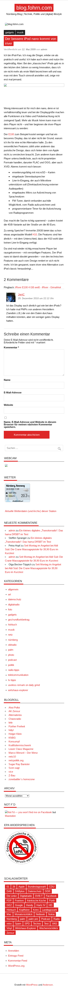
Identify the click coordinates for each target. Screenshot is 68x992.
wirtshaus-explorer (18, 690)
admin (44, 49)
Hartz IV (40, 905)
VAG (54, 923)
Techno (37, 923)
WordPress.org (16, 965)
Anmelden (13, 950)
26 (14, 886)
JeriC (21, 294)
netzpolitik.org (16, 760)
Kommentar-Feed (17, 960)
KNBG (12, 737)
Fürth (52, 900)
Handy (29, 905)
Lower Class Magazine (21, 749)
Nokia (51, 914)
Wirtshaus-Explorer (25, 928)
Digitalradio (26, 895)
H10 (35, 234)
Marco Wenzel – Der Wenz (23, 752)
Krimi (36, 909)
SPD (27, 923)
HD (50, 905)
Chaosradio (15, 718)
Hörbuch (11, 909)
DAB (9, 891)
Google (19, 905)
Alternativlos (15, 715)
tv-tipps (12, 680)
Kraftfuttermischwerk (20, 745)
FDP (9, 900)
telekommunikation (18, 674)
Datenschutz (35, 891)
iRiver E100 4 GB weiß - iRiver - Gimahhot (38, 287)
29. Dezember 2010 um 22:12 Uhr (36, 298)
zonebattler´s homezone (22, 779)
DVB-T (39, 895)
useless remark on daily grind (24, 685)
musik (20, 32)
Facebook (51, 895)
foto (10, 609)
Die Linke (12, 895)
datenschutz (14, 599)
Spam (18, 923)
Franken (19, 900)
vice (11, 771)
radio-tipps (13, 670)
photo (11, 654)
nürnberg (13, 639)
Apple (21, 886)
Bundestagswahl (37, 886)
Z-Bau (12, 775)
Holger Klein (15, 733)
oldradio (12, 644)
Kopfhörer (24, 909)
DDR (47, 891)
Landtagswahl (49, 909)
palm (10, 649)
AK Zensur (14, 711)
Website (8, 405)
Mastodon (10, 815)
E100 (11, 134)
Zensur (10, 932)
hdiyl (11, 730)
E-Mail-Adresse (12, 392)
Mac (9, 914)
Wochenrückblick (48, 928)
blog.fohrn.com (34, 8)
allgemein (13, 589)
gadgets (9, 32)
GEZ (9, 905)
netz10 (12, 756)
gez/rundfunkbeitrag (18, 619)
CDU (51, 886)
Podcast (45, 918)
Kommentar (11, 347)
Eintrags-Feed (15, 955)
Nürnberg (12, 918)
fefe (11, 722)
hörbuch (12, 624)
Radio (56, 918)
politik (11, 665)
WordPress (32, 985)
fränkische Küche (36, 900)
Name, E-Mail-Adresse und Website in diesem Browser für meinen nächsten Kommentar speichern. (30, 424)
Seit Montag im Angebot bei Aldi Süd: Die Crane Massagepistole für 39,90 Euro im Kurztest (31, 549)
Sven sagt (14, 767)
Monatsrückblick (24, 914)
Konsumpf (14, 741)
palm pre (33, 918)
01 (8, 886)
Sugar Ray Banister (19, 764)
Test (46, 923)
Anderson (48, 985)
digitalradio (13, 604)
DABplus (20, 891)
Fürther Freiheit (17, 726)
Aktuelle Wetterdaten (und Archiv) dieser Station (30, 511)
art (9, 594)
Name (7, 380)
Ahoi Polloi (14, 707)
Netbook (40, 914)
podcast (12, 659)
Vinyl (9, 928)
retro (9, 923)
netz (10, 634)
